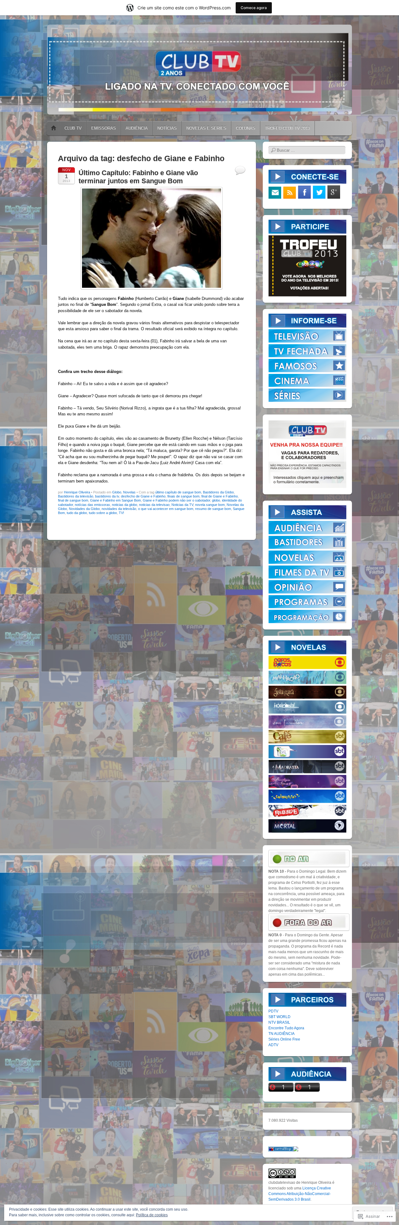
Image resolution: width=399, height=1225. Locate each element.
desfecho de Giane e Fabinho (143, 496)
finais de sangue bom (183, 496)
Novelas (129, 492)
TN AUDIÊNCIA (281, 1033)
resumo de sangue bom (213, 509)
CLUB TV (73, 128)
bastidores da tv (107, 496)
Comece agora (254, 7)
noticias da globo (124, 505)
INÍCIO (53, 128)
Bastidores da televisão (75, 496)
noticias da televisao (154, 505)
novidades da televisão (119, 509)
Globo (116, 492)
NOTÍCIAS (167, 128)
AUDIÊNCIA (137, 128)
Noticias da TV (182, 505)
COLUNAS (245, 128)
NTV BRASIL (279, 1022)
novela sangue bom (210, 505)
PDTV (273, 1011)
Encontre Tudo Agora (286, 1028)
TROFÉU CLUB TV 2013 (287, 128)
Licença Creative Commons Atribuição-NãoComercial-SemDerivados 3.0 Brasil (299, 1194)
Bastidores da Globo (218, 492)
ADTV (273, 1045)
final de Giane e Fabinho (219, 496)
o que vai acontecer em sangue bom (165, 509)
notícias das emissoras (92, 505)
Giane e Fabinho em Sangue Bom (115, 500)
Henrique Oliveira (77, 492)
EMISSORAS (103, 128)
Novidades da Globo (84, 509)
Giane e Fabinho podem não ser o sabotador (176, 500)
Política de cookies (152, 1215)
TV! (121, 513)
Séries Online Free (284, 1039)
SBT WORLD (279, 1017)
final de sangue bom (73, 500)
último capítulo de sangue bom (178, 492)
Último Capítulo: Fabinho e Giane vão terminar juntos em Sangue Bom (138, 177)
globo (216, 500)
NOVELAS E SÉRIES (206, 128)
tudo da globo (77, 513)
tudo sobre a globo (103, 513)
